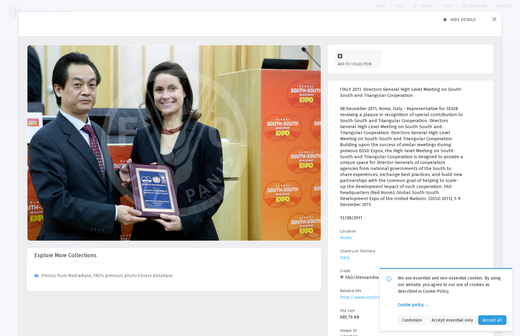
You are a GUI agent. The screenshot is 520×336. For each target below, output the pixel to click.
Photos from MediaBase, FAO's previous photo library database (107, 275)
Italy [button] (345, 257)
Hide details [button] (463, 19)
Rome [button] (346, 237)
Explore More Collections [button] (65, 255)
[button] (494, 19)
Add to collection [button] (354, 64)
